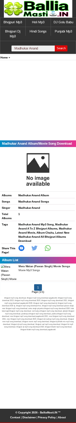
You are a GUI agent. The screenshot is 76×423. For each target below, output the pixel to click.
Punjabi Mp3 (63, 31)
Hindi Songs (38, 31)
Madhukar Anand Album (33, 195)
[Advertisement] (38, 100)
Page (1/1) (38, 291)
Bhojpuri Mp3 (13, 22)
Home (4, 57)
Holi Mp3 (38, 22)
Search (61, 48)
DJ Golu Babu (63, 22)
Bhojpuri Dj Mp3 (12, 34)
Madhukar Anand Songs (33, 201)
